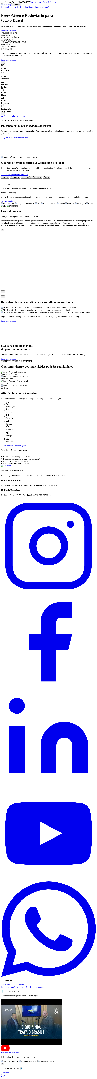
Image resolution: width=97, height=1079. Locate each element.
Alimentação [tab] (26, 177)
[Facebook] (48, 689)
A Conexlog (11, 7)
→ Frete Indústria (8, 201)
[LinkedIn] (48, 784)
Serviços (20, 7)
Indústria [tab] (5, 177)
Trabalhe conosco (37, 987)
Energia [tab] (46, 177)
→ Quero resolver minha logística (14, 138)
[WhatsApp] (48, 976)
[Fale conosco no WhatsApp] (3, 1077)
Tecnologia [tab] (37, 177)
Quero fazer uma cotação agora (13, 446)
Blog (26, 7)
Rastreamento (35, 2)
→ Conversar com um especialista (14, 175)
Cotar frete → (6, 1073)
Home (3, 7)
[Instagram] (48, 593)
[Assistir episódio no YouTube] (48, 1047)
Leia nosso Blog (22, 987)
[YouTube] (48, 880)
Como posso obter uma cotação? (16, 463)
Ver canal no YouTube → (11, 1053)
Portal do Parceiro (50, 2)
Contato (31, 7)
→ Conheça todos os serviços (13, 116)
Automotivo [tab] (15, 177)
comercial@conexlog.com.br (12, 985)
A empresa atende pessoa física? (16, 461)
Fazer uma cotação (42, 7)
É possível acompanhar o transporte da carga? (21, 459)
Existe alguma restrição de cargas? (16, 457)
